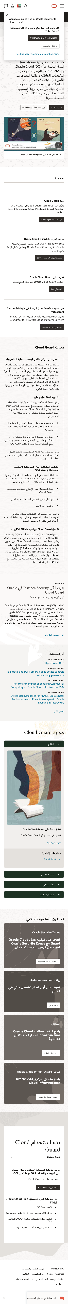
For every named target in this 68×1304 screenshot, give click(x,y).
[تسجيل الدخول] (13, 6)
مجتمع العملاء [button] (47, 874)
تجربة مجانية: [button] (53, 1156)
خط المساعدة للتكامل (24, 1279)
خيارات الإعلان (38, 1273)
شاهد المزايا (53, 1005)
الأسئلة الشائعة (50, 859)
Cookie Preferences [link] (55, 1273)
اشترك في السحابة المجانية (48, 1187)
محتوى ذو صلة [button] (46, 894)
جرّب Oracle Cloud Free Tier (33, 107)
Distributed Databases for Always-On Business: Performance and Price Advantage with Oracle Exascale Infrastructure (37, 699)
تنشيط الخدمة (56, 107)
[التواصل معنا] (6, 6)
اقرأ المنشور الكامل (54, 634)
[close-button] (4, 1298)
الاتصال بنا (60, 1284)
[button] (62, 6)
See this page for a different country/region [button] (37, 53)
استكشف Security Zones (48, 961)
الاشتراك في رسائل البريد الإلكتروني (50, 1279)
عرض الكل (58, 711)
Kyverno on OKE (54, 663)
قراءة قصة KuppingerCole (51, 219)
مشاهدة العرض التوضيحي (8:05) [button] (49, 257)
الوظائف (25, 1273)
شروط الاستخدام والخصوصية (33, 1268)
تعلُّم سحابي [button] (48, 884)
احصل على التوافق (51, 1053)
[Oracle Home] (54, 6)
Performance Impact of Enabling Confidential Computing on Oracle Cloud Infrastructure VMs (37, 685)
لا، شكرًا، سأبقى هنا (50, 46)
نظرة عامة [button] (59, 178)
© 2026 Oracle (57, 1268)
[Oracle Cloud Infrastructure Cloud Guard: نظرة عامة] (34, 134)
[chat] (62, 1298)
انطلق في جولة (56, 289)
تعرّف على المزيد (54, 842)
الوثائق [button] (51, 744)
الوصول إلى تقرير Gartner (52, 327)
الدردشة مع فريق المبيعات (41, 1298)
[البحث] (26, 6)
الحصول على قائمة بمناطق (48, 1097)
